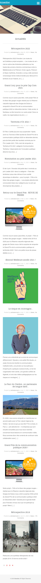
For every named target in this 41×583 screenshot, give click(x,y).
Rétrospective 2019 (20, 512)
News (32, 52)
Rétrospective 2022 (20, 48)
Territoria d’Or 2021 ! (20, 122)
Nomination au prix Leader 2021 (20, 158)
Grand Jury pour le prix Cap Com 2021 (21, 87)
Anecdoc (5, 2)
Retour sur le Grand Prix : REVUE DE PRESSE (20, 194)
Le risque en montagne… (20, 309)
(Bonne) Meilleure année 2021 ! (20, 260)
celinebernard (14, 52)
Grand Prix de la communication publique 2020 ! (20, 446)
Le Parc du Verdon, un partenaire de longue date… (20, 385)
